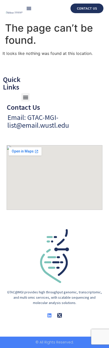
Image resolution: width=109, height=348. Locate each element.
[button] (29, 8)
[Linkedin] (49, 315)
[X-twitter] (59, 315)
